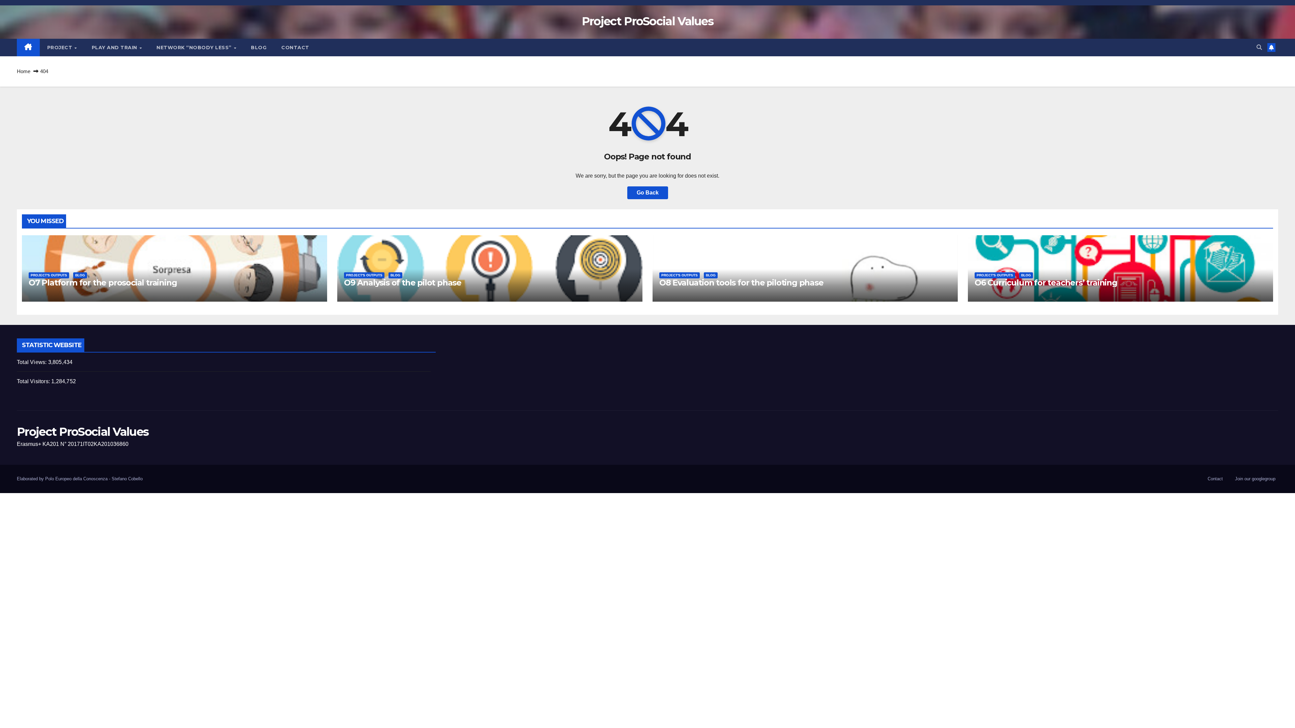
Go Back (648, 192)
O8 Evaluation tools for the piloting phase (741, 282)
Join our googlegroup (1255, 478)
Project (60, 47)
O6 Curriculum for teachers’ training (1046, 282)
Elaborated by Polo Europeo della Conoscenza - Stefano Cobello (80, 478)
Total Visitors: (34, 381)
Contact (295, 47)
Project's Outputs (49, 275)
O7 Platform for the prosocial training (103, 282)
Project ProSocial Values (647, 21)
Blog (258, 47)
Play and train (115, 47)
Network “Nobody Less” (194, 47)
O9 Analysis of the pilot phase (402, 282)
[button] (1259, 47)
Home (23, 71)
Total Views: (32, 362)
